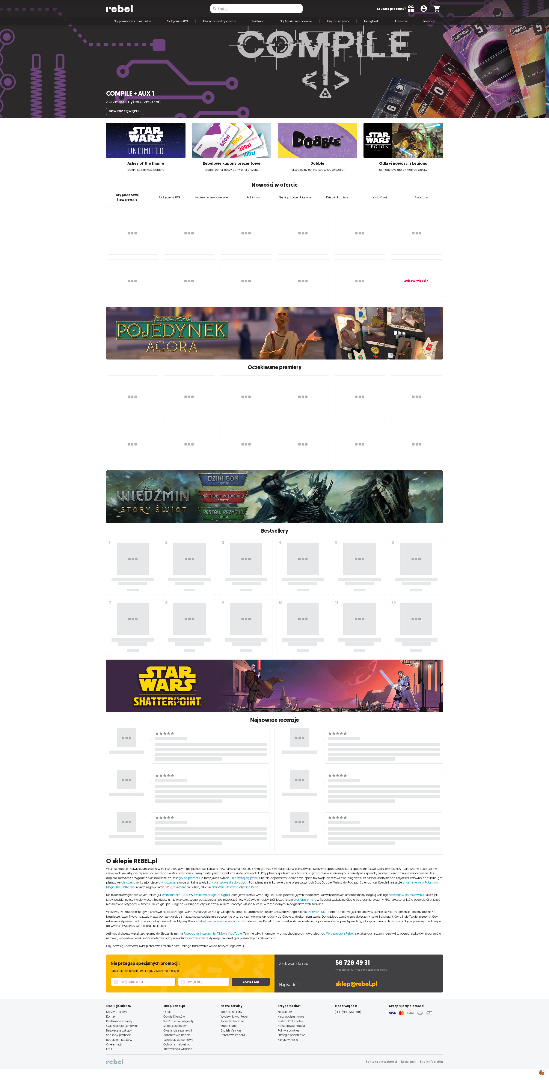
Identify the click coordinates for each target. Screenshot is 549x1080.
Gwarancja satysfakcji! (177, 1030)
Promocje (429, 21)
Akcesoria (401, 21)
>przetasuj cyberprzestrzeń (133, 101)
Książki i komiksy (338, 21)
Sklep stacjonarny (175, 1026)
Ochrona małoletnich (177, 1044)
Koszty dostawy (116, 1012)
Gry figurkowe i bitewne (296, 21)
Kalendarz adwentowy (178, 1040)
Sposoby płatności (118, 1035)
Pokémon (258, 21)
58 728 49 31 (352, 963)
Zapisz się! (251, 982)
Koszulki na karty (231, 1012)
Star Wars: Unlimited (225, 887)
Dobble (317, 163)
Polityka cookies (288, 1030)
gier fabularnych (304, 900)
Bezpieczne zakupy (119, 1030)
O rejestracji (114, 1044)
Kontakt (111, 1016)
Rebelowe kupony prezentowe (231, 163)
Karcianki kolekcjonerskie (219, 21)
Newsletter (285, 1012)
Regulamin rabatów (119, 1040)
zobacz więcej (415, 280)
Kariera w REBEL (288, 1040)
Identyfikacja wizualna (177, 1049)
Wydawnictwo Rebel (234, 1016)
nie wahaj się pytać (245, 878)
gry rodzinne (166, 882)
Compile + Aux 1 (130, 93)
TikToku (222, 933)
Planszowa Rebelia (232, 1035)
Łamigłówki (371, 21)
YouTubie (235, 933)
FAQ (109, 1049)
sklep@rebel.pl (356, 984)
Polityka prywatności (381, 1062)
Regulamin (408, 1062)
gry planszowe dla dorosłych (228, 882)
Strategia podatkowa (291, 1035)
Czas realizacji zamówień (122, 1026)
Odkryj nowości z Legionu (403, 163)
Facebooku (191, 933)
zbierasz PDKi (317, 912)
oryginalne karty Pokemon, (420, 882)
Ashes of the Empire (145, 163)
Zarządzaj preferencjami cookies (541, 1072)
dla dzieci (127, 882)
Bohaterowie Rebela (176, 1035)
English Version (230, 1030)
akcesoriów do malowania (406, 895)
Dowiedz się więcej (124, 111)
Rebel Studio (229, 1026)
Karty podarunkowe (291, 1016)
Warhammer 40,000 (175, 895)
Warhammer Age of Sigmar (212, 895)
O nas (167, 1012)
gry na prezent (188, 878)
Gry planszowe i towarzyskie (132, 21)
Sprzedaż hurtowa (232, 1021)
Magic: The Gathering (120, 887)
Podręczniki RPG (177, 21)
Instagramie (208, 933)
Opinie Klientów (174, 1016)
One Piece (251, 887)
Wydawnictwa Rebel (339, 933)
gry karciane (178, 887)
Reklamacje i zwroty (119, 1021)
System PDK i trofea (290, 1021)
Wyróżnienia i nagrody (178, 1021)
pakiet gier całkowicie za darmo (219, 921)
